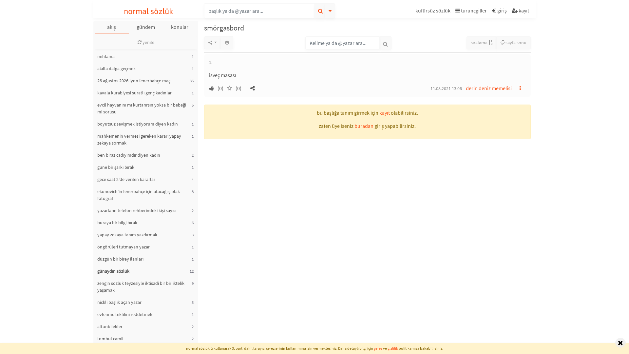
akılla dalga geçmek (116, 68)
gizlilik (393, 348)
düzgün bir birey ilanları (120, 259)
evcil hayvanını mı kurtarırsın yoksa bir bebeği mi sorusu (141, 108)
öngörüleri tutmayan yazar (123, 247)
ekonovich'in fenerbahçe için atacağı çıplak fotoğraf (138, 194)
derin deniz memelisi (489, 88)
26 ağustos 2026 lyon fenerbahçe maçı (134, 81)
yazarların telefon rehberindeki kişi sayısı (136, 210)
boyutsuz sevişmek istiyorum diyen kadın (137, 124)
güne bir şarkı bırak (115, 167)
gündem (146, 27)
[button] (433, 11)
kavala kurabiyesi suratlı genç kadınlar (134, 93)
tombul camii (110, 339)
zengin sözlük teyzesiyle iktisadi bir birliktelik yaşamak (140, 286)
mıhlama (106, 56)
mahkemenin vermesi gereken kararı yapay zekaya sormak (139, 139)
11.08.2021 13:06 (446, 88)
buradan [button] (363, 126)
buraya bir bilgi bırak (117, 223)
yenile (148, 42)
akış (111, 27)
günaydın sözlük (113, 271)
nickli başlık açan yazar (119, 302)
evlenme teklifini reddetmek (124, 314)
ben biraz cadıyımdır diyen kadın (128, 155)
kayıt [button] (384, 112)
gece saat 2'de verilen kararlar (126, 179)
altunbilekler (110, 326)
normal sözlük (148, 11)
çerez (378, 348)
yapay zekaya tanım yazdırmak (127, 235)
